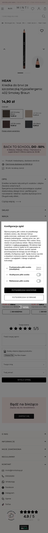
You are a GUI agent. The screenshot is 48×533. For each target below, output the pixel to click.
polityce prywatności (21, 245)
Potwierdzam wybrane (24, 297)
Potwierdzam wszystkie (24, 290)
